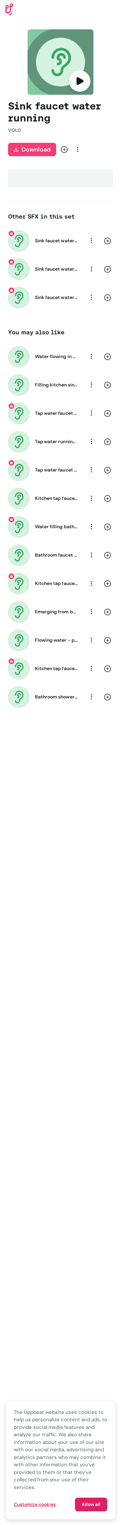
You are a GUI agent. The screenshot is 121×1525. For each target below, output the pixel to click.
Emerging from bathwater (56, 612)
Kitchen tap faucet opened (56, 583)
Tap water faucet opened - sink (56, 470)
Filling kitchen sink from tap (56, 385)
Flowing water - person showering (56, 640)
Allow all (91, 1504)
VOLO (14, 130)
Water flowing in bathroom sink (56, 356)
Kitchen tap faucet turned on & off (56, 668)
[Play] (79, 81)
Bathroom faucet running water (56, 555)
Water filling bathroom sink (56, 527)
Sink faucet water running (56, 241)
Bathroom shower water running (56, 697)
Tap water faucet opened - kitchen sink (56, 413)
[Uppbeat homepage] (9, 8)
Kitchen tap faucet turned (56, 498)
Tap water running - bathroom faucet (56, 441)
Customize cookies (35, 1504)
